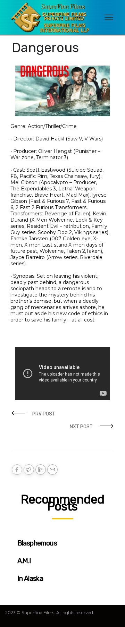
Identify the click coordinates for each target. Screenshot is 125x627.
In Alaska (30, 578)
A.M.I (24, 561)
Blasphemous (37, 543)
